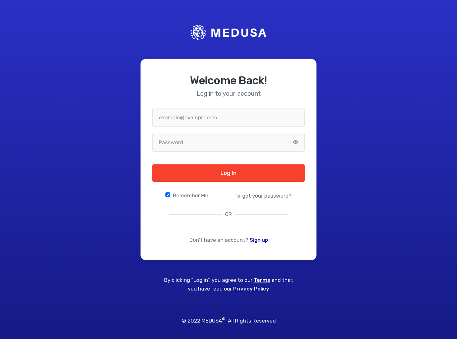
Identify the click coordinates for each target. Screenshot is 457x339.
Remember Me (190, 195)
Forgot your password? (263, 196)
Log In (228, 173)
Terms (262, 280)
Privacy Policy (251, 289)
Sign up (259, 240)
